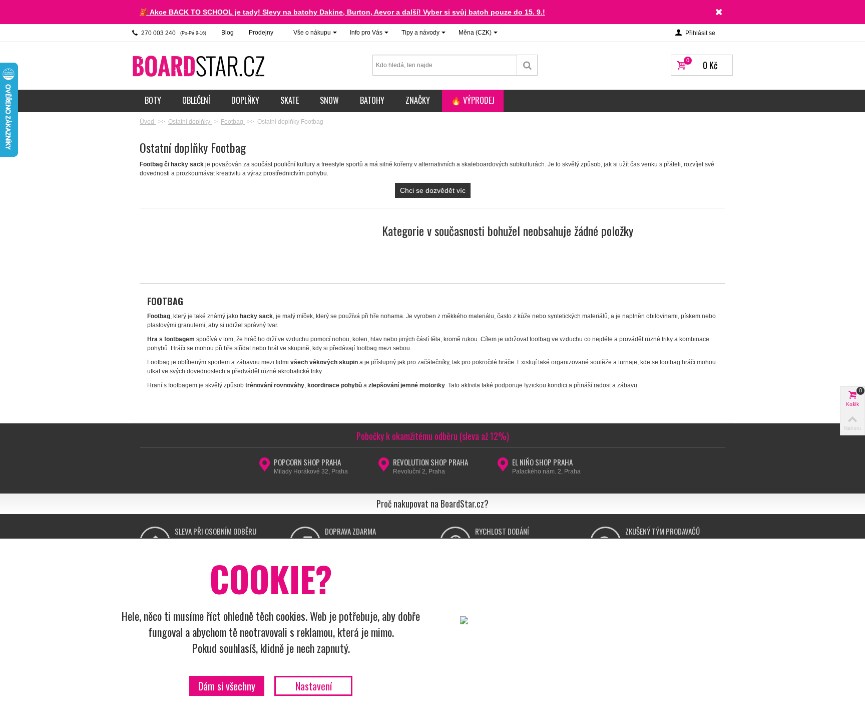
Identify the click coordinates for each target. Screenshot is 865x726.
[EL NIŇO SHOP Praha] (503, 467)
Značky (417, 100)
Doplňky (245, 100)
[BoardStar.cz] (199, 65)
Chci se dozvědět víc (433, 190)
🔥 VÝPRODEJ (473, 100)
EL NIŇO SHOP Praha (542, 461)
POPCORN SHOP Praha (307, 461)
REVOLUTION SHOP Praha (430, 461)
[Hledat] (527, 65)
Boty (153, 100)
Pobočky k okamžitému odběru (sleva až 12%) (432, 435)
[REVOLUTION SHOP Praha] (383, 467)
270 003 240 (173, 33)
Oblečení (196, 100)
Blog (227, 32)
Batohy (372, 100)
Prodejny (261, 32)
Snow (329, 100)
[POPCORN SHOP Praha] (264, 467)
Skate (289, 100)
